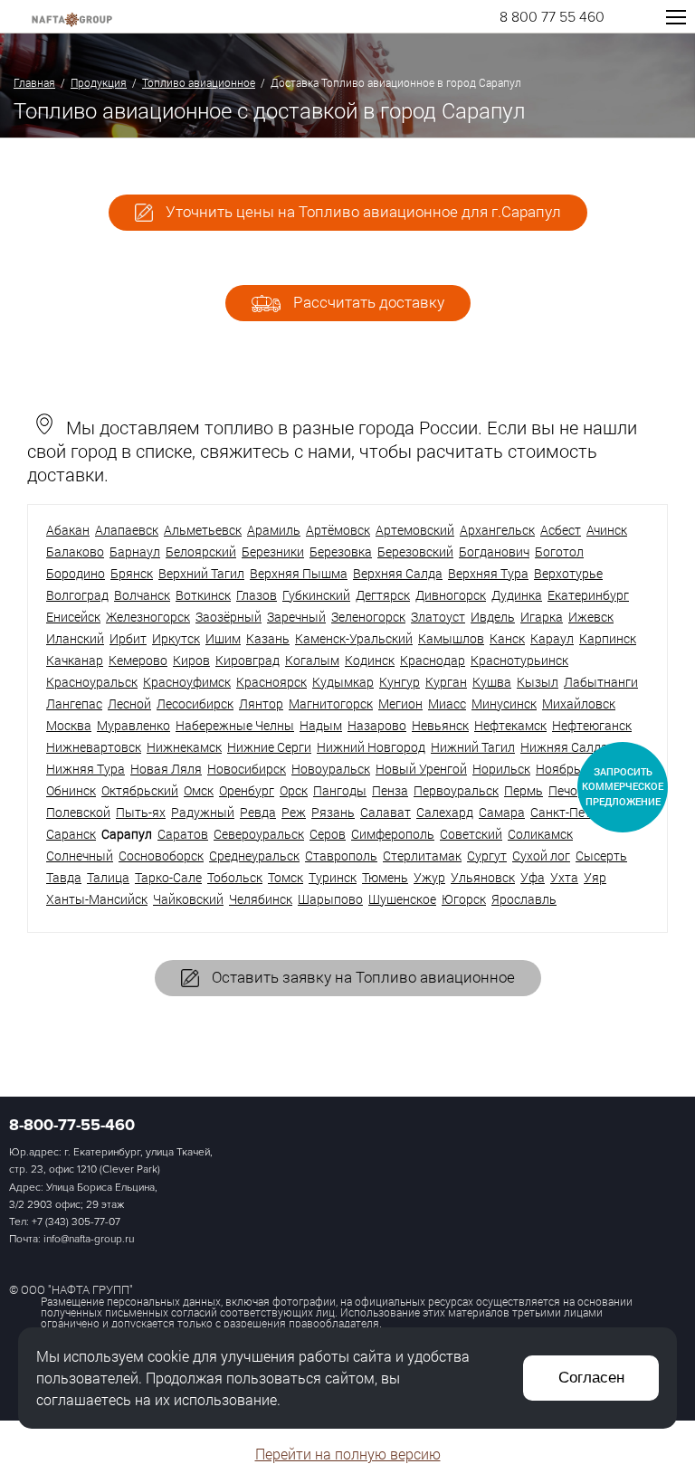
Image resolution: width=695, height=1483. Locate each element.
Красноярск (271, 681)
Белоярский (201, 551)
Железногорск (148, 616)
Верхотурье (568, 573)
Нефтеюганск (592, 725)
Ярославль (524, 899)
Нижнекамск (184, 747)
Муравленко (133, 725)
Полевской (78, 812)
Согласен (591, 1377)
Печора (570, 790)
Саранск (71, 833)
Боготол (559, 551)
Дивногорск (450, 595)
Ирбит (128, 638)
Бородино (75, 573)
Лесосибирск (195, 703)
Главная (34, 82)
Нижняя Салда (564, 747)
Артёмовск (338, 529)
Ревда (258, 812)
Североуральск (259, 833)
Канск (507, 638)
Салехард (444, 812)
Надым (321, 725)
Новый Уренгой (421, 768)
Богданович (494, 551)
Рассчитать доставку (367, 301)
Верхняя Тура (488, 573)
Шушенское (402, 899)
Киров (191, 660)
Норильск (501, 768)
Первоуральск (456, 790)
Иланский (75, 638)
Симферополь (392, 833)
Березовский (415, 551)
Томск (285, 877)
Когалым (312, 660)
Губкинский (316, 595)
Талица (108, 877)
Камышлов (451, 638)
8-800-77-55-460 (72, 1125)
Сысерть (601, 855)
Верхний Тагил (201, 573)
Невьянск (440, 725)
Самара (502, 812)
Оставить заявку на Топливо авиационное (361, 976)
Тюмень (385, 877)
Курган (446, 681)
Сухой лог (541, 855)
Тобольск (234, 877)
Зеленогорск (368, 616)
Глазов (256, 595)
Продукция (99, 82)
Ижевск (591, 616)
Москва (68, 725)
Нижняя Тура (85, 768)
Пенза (390, 790)
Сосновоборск (161, 855)
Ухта (564, 877)
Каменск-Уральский (354, 638)
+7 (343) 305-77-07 (76, 1222)
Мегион (400, 703)
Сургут (487, 855)
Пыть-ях (141, 812)
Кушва (491, 681)
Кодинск (370, 660)
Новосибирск (246, 768)
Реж (293, 812)
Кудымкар (343, 681)
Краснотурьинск (519, 660)
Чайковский (188, 899)
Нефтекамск (510, 725)
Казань (268, 638)
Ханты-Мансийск (97, 899)
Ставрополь (341, 855)
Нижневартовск (93, 747)
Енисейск (73, 616)
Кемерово (138, 660)
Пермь (523, 790)
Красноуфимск (187, 681)
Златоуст (438, 616)
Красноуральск (92, 681)
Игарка (541, 616)
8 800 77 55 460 (552, 17)
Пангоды (340, 790)
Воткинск (203, 595)
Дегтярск (383, 595)
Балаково (75, 551)
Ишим (223, 638)
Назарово (377, 725)
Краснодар (432, 660)
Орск (294, 790)
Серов (327, 833)
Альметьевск (203, 529)
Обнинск (71, 790)
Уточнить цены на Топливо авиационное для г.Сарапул (361, 211)
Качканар (74, 660)
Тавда (63, 877)
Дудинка (516, 595)
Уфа (532, 877)
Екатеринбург (588, 595)
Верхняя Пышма (299, 573)
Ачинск (606, 529)
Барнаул (134, 551)
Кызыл (537, 681)
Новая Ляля (166, 768)
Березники (273, 551)
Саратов (182, 833)
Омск (199, 790)
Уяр (595, 877)
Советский (471, 833)
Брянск (131, 573)
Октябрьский (139, 790)
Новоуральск (330, 768)
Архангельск (497, 529)
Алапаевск (126, 529)
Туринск (333, 877)
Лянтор (261, 703)
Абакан (68, 529)
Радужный (202, 812)
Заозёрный (228, 616)
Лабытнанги (601, 681)
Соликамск (540, 833)
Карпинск (607, 638)
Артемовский (415, 529)
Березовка (340, 551)
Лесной (129, 703)
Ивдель (493, 616)
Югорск (464, 899)
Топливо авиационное (198, 82)
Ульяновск (483, 877)
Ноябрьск (565, 768)
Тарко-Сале (168, 877)
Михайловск (578, 703)
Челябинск (260, 899)
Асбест (560, 529)
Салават (385, 812)
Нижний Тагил (473, 747)
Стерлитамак (422, 855)
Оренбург (246, 790)
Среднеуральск (254, 855)
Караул (552, 638)
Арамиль (273, 529)
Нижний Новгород (371, 747)
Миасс (447, 703)
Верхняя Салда (398, 573)
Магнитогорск (331, 703)
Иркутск (176, 638)
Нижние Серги (269, 747)
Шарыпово (330, 899)
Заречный (296, 616)
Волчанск (142, 595)
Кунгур (399, 681)
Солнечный (79, 855)
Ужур (429, 877)
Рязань (333, 812)
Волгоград (77, 595)
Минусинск (504, 703)
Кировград (247, 660)
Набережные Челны (235, 725)
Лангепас (74, 703)
